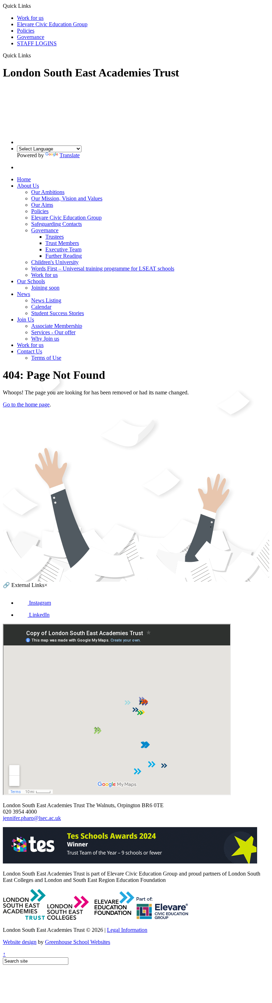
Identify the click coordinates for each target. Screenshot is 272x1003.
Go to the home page (26, 404)
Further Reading (63, 256)
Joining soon (45, 288)
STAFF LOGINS (37, 43)
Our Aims (42, 205)
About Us (28, 186)
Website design (19, 942)
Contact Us (29, 351)
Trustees (54, 237)
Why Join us (45, 339)
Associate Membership (56, 326)
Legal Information (127, 930)
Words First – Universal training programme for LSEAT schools (102, 269)
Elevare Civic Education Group (52, 24)
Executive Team (63, 249)
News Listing (46, 300)
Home (24, 179)
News (23, 294)
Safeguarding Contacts (56, 224)
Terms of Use (46, 358)
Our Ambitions (47, 192)
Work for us (30, 18)
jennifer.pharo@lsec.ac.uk (32, 818)
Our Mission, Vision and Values (66, 198)
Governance (30, 37)
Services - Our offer (53, 332)
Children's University (55, 262)
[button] (33, 55)
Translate (70, 155)
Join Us (25, 320)
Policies (25, 31)
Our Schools (31, 281)
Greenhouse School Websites (77, 942)
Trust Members (62, 243)
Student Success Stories (57, 313)
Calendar (41, 307)
